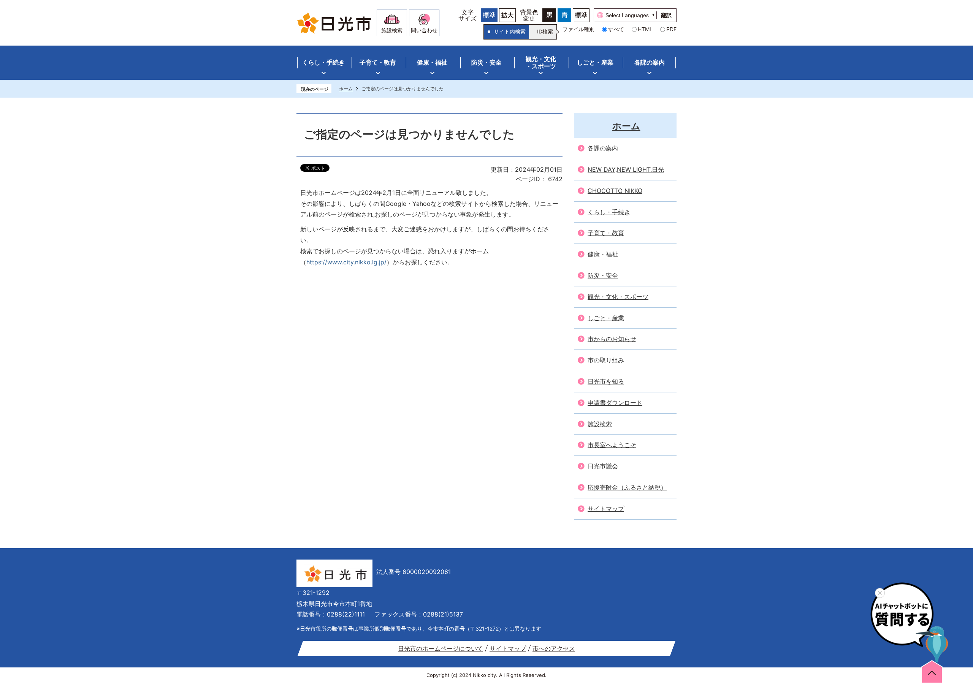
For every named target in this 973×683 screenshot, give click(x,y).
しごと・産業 (595, 62)
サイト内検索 (510, 31)
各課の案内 (649, 62)
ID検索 (545, 31)
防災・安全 (486, 62)
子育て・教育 (378, 62)
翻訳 (666, 15)
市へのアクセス (553, 648)
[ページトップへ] (932, 671)
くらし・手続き (323, 62)
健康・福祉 (432, 62)
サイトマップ (508, 648)
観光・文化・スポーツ (541, 62)
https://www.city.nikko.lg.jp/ (346, 262)
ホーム (346, 89)
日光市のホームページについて (440, 648)
